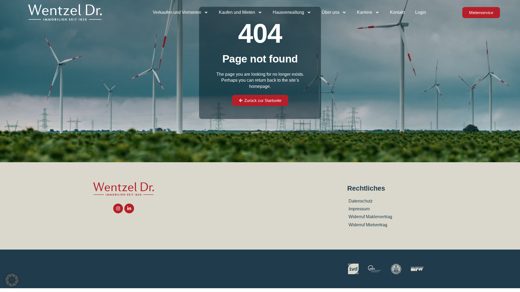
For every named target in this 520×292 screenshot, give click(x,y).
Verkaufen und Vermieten (177, 12)
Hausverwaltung (288, 12)
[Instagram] (118, 208)
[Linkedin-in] (129, 208)
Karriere (364, 12)
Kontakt (397, 12)
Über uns (330, 12)
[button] (12, 280)
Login (420, 12)
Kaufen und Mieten (237, 12)
